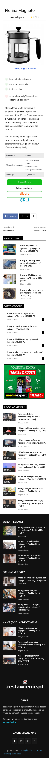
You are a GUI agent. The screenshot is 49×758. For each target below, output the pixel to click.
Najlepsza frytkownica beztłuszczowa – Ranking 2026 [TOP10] (31, 644)
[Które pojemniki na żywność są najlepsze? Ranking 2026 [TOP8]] (9, 249)
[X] (34, 741)
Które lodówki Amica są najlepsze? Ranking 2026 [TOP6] (31, 278)
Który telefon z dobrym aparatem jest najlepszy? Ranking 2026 (29, 607)
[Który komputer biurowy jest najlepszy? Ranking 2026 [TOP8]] (9, 455)
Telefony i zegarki (7, 506)
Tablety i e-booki (7, 494)
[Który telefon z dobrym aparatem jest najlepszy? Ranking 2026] (9, 607)
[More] (33, 216)
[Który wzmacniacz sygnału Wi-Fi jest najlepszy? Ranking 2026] (9, 467)
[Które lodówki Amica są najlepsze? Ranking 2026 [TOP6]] (9, 279)
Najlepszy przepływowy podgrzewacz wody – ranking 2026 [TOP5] (31, 658)
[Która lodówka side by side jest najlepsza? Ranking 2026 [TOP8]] (9, 581)
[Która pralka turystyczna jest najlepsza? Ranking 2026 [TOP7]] (9, 293)
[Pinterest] (27, 741)
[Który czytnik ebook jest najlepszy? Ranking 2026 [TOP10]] (9, 544)
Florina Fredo (8, 230)
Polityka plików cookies (31, 750)
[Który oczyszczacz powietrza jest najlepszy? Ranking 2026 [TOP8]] (9, 530)
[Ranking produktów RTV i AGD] (24, 684)
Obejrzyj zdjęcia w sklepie (24, 68)
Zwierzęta (7, 420)
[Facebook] (14, 741)
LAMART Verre (39, 230)
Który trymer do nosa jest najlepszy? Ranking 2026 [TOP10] (29, 558)
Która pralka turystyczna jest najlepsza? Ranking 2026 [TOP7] (31, 293)
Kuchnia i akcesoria (7, 482)
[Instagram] (21, 741)
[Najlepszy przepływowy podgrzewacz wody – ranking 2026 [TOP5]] (9, 659)
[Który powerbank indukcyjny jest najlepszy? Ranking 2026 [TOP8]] (9, 503)
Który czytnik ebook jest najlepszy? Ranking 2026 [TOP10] (29, 544)
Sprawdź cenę (24, 182)
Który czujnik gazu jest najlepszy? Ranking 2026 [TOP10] (29, 630)
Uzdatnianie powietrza (7, 433)
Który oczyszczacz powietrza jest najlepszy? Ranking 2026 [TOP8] (31, 530)
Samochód (7, 446)
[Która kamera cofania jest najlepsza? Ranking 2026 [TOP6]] (9, 443)
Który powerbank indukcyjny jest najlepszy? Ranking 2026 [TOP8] (30, 503)
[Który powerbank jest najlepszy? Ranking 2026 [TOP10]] (9, 593)
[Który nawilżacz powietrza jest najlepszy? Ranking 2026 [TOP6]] (9, 431)
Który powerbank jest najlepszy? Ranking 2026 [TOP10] (29, 593)
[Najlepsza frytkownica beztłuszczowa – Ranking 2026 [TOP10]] (9, 645)
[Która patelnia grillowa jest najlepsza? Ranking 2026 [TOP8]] (9, 479)
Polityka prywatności (12, 753)
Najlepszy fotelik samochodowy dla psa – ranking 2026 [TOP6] (29, 417)
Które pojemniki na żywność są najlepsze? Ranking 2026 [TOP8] (30, 248)
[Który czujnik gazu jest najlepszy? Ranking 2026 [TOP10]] (9, 631)
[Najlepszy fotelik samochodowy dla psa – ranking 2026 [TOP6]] (9, 417)
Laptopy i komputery (7, 457)
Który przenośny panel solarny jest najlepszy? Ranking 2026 (30, 263)
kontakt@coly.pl (10, 722)
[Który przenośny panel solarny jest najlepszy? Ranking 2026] (9, 264)
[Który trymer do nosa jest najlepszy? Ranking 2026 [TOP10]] (9, 558)
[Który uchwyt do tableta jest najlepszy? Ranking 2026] (9, 491)
